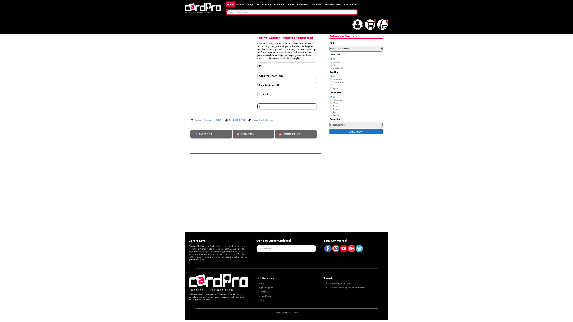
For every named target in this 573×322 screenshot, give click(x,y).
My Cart (261, 300)
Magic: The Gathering (259, 4)
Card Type (334, 54)
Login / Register (265, 287)
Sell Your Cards (333, 4)
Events (240, 4)
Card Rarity (335, 72)
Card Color (335, 92)
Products (316, 4)
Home (230, 4)
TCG (331, 43)
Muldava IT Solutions (292, 313)
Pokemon (279, 4)
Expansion (335, 119)
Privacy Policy (264, 296)
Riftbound (302, 4)
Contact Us (350, 4)
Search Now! (356, 131)
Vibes (291, 4)
